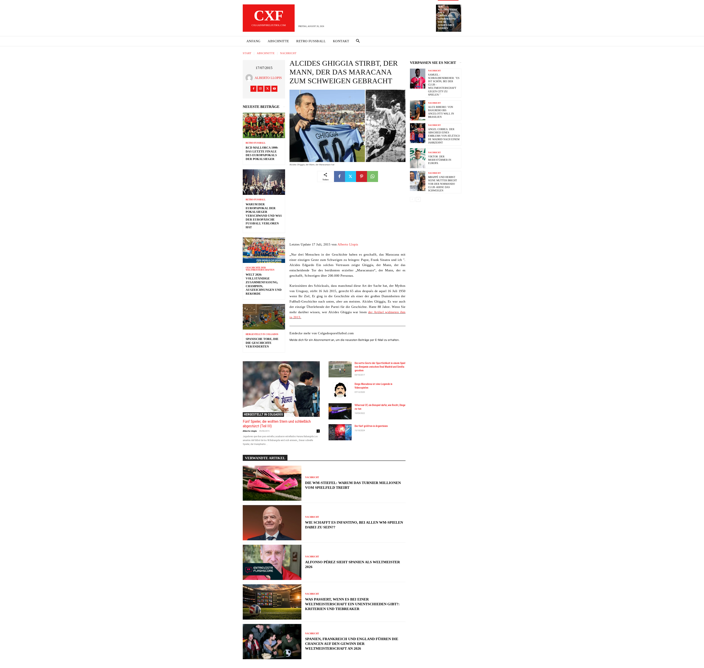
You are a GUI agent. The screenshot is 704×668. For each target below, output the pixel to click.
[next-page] (418, 199)
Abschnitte (266, 53)
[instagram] (260, 89)
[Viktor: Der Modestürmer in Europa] (417, 158)
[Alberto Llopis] (250, 77)
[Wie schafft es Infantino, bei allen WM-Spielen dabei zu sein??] (272, 522)
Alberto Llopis (268, 78)
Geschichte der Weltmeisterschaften (260, 269)
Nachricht (288, 53)
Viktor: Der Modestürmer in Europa (439, 160)
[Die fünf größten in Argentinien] (340, 432)
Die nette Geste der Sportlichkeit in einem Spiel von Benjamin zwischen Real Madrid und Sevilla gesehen (380, 367)
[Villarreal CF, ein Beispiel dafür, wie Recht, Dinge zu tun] (340, 411)
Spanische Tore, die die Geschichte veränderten (262, 342)
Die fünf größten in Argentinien (371, 426)
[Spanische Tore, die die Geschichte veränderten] (264, 317)
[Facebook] (253, 89)
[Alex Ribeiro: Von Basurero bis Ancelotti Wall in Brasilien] (417, 110)
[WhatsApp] (372, 176)
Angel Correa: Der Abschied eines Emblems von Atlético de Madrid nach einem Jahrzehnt (444, 136)
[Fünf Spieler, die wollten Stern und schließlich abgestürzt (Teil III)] (281, 389)
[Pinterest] (361, 176)
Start (247, 53)
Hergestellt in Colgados (262, 334)
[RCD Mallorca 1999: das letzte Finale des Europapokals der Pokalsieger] (264, 125)
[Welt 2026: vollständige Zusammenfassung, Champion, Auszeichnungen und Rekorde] (264, 250)
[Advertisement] (347, 214)
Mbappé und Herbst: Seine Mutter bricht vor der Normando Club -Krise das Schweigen (442, 184)
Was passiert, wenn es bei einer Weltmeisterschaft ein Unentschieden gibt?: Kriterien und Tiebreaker (352, 604)
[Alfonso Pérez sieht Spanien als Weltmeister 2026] (272, 562)
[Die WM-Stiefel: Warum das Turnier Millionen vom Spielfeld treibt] (272, 483)
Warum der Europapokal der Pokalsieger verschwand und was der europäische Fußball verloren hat (264, 216)
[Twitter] (267, 89)
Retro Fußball (256, 143)
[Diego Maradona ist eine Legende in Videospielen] (340, 390)
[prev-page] (412, 199)
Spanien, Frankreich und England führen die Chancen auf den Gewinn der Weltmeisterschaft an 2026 (351, 643)
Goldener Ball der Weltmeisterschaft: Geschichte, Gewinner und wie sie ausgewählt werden (448, 16)
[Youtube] (274, 89)
